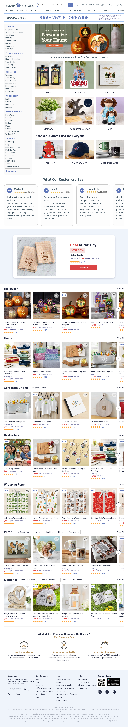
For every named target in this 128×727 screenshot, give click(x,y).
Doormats (9, 120)
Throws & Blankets (13, 131)
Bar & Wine (10, 115)
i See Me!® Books (13, 147)
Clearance (11, 171)
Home (87, 11)
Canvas (8, 118)
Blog (37, 682)
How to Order (60, 691)
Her (64, 11)
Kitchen (8, 123)
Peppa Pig (10, 156)
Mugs (8, 126)
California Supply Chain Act (45, 688)
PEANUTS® (10, 153)
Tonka (8, 164)
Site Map (59, 697)
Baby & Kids (75, 11)
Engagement (11, 83)
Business (120, 11)
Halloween (8, 11)
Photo (97, 11)
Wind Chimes (11, 67)
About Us (39, 679)
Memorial (47, 11)
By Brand (108, 11)
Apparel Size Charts (63, 679)
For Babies (10, 105)
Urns (64, 580)
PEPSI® (9, 158)
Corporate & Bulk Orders (64, 685)
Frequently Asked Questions (66, 688)
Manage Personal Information (66, 694)
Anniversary (10, 78)
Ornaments (10, 46)
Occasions (22, 11)
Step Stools (10, 62)
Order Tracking (83, 682)
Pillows (8, 129)
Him (57, 11)
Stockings (9, 49)
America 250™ (11, 41)
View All (120, 289)
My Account (82, 679)
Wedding (35, 11)
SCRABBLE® (11, 161)
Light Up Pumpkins (13, 59)
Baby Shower (11, 81)
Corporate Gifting (39, 388)
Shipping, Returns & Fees (87, 685)
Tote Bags (10, 65)
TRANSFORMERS (12, 167)
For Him (9, 102)
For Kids (9, 107)
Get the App (82, 688)
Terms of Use (40, 694)
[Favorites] (117, 4)
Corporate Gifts (12, 30)
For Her (8, 99)
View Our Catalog (14, 694)
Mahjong (9, 38)
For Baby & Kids (23, 532)
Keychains (10, 56)
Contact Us (60, 682)
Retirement (10, 91)
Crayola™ (9, 145)
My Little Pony (11, 150)
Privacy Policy (40, 685)
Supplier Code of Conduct (44, 691)
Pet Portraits (74, 532)
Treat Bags (10, 35)
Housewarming (12, 86)
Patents (38, 697)
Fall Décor (9, 43)
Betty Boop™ (11, 142)
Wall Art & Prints (12, 134)
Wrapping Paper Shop (14, 32)
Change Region (61, 700)
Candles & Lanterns (48, 580)
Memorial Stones (28, 580)
